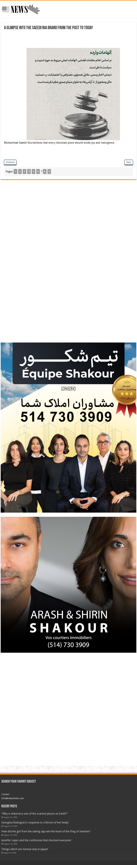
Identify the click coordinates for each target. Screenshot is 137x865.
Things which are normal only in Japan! (24, 849)
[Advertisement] (65, 39)
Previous (10, 162)
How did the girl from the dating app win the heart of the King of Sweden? (45, 831)
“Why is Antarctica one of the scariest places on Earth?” (34, 813)
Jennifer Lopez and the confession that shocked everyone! (36, 840)
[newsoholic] (21, 9)
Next (128, 162)
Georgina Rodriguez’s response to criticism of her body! (34, 822)
